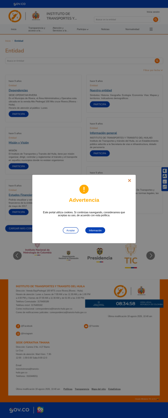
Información (95, 230)
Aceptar (70, 230)
